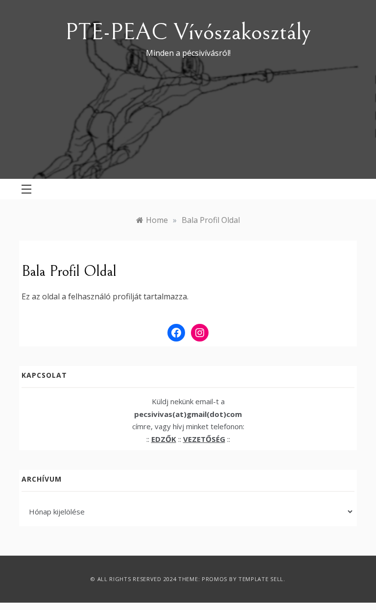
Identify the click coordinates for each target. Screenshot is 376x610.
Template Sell (260, 579)
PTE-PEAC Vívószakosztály (188, 32)
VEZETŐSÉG (204, 439)
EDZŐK (163, 439)
